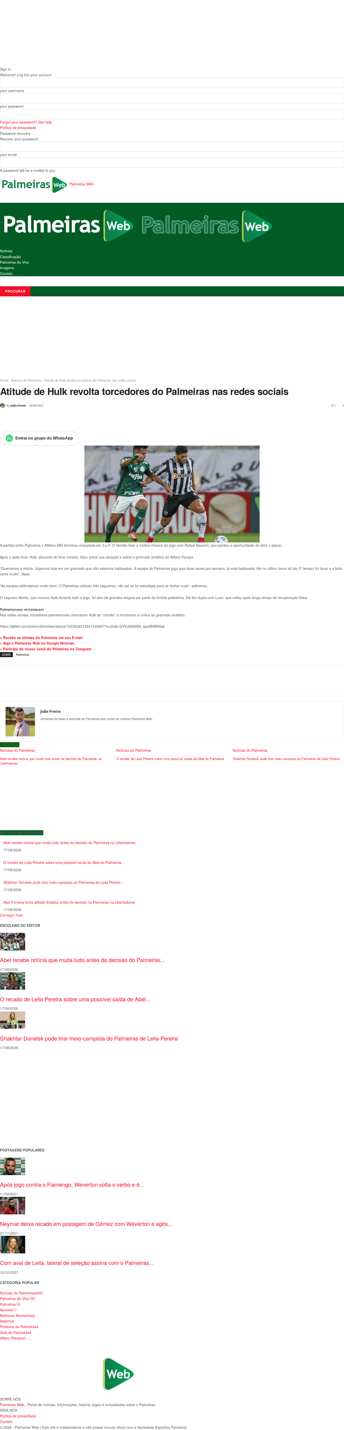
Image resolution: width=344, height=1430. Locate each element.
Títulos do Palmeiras (17, 1126)
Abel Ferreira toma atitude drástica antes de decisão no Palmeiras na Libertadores (69, 902)
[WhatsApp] (69, 418)
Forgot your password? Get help (26, 122)
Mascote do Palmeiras (18, 1094)
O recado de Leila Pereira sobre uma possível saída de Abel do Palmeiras (62, 862)
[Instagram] (42, 727)
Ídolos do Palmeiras (16, 1119)
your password (11, 106)
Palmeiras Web (12, 1404)
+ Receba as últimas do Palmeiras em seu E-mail (41, 637)
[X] (46, 418)
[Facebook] (35, 418)
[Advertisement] (172, 337)
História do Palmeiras (17, 1062)
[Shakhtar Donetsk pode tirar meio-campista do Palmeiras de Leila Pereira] (12, 1019)
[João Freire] (3, 405)
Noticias (6, 250)
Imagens (7, 267)
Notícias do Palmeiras (26, 380)
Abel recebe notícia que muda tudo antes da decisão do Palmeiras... (82, 960)
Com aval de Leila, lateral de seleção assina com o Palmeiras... (77, 1262)
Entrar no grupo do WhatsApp (44, 438)
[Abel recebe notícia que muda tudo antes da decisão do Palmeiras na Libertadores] (12, 941)
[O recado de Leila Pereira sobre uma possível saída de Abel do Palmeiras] (12, 980)
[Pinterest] (58, 418)
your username (12, 90)
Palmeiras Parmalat (16, 1079)
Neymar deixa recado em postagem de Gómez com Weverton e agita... (86, 1223)
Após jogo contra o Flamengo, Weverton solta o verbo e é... (72, 1184)
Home (4, 380)
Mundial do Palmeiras (18, 1134)
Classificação (10, 256)
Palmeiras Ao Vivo (14, 262)
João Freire (18, 405)
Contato (6, 273)
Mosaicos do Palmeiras (19, 1110)
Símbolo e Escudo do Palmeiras (26, 1087)
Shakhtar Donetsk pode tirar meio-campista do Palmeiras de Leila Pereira (62, 882)
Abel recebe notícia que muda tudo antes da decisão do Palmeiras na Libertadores (69, 842)
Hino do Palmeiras (15, 1102)
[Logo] (69, 224)
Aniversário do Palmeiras (20, 1070)
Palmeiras (22, 654)
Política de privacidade (18, 127)
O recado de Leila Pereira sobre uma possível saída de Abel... (75, 999)
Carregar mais (11, 915)
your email (8, 154)
